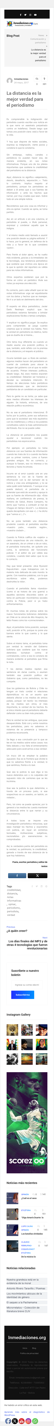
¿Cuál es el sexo (29, 1198)
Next (45, 937)
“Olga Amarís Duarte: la (32, 1217)
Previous (11, 927)
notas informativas (14, 899)
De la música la (28, 1256)
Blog (34, 1348)
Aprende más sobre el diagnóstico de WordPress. (27, 1413)
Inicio (25, 1348)
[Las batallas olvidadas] (12, 1230)
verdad (11, 914)
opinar (12, 904)
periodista (12, 911)
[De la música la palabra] (12, 1246)
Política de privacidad (29, 1353)
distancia (12, 893)
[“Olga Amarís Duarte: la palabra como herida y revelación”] (12, 1214)
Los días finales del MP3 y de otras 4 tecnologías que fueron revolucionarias (27, 944)
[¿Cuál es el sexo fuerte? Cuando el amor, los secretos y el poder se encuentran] (12, 1198)
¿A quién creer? (17, 931)
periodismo (13, 907)
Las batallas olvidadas (32, 1234)
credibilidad (13, 889)
